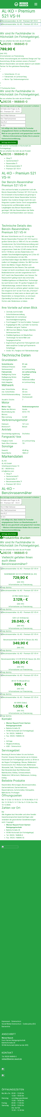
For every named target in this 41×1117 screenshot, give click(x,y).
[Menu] (36, 4)
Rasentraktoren (7, 790)
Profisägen (15, 793)
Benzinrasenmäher (13, 166)
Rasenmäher (11, 163)
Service (18, 757)
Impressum (6, 1021)
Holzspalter (29, 790)
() (20, 574)
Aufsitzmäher (19, 790)
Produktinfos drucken (16, 537)
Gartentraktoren (8, 787)
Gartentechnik (11, 161)
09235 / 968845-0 (16, 733)
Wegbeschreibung (13, 744)
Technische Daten (8, 88)
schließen (35, 106)
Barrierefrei (6, 1026)
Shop (8, 158)
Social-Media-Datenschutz (11, 1024)
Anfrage (9, 741)
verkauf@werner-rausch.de (12, 1059)
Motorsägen (16, 785)
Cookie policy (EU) (29, 1024)
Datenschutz (16, 746)
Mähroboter (6, 793)
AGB (8, 746)
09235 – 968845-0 (15, 44)
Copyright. (10, 822)
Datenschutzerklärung (11, 139)
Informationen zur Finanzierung (12, 56)
